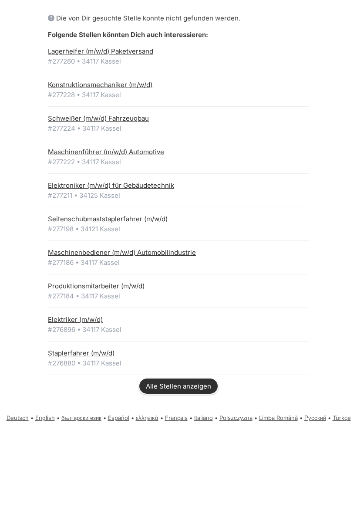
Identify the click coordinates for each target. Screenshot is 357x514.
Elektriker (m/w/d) (75, 319)
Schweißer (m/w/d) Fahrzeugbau (98, 118)
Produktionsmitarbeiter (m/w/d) (96, 286)
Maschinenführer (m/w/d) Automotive (106, 152)
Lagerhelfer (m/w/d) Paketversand (100, 51)
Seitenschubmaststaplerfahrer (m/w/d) (108, 219)
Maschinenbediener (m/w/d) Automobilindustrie (122, 252)
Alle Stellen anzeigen (178, 386)
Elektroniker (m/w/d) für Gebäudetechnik (111, 185)
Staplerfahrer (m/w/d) (81, 353)
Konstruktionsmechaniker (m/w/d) (100, 85)
